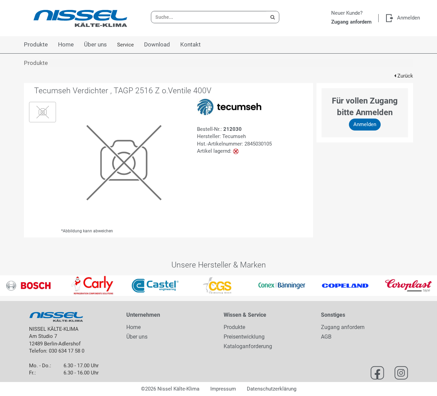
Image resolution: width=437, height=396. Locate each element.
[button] (11, 285)
